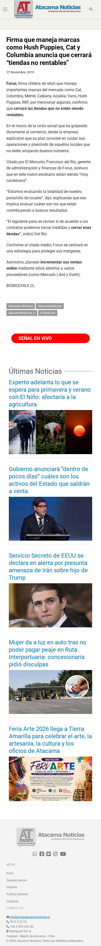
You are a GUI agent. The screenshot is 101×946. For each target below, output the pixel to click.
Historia (11, 887)
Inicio (9, 873)
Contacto (12, 901)
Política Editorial (17, 894)
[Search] (91, 9)
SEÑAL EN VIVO (34, 338)
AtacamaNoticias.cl (22, 313)
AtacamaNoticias (50, 306)
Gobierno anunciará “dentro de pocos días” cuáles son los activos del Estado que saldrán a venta (49, 480)
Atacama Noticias (20, 306)
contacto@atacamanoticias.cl (30, 917)
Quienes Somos (16, 880)
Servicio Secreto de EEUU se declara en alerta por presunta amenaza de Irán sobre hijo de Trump (48, 566)
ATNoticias (47, 313)
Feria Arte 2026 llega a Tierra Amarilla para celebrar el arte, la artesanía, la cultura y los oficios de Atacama (50, 739)
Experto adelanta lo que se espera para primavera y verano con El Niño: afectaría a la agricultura (50, 393)
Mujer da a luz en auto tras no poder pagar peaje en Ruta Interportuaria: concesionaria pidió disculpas (47, 653)
